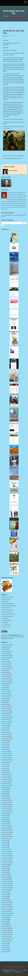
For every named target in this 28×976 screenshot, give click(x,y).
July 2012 (4, 815)
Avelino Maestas (6, 599)
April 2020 (5, 670)
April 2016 (4, 730)
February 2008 (6, 928)
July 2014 (4, 764)
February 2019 (6, 691)
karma (15, 155)
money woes (6, 158)
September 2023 (6, 644)
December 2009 (6, 881)
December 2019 (6, 679)
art (9, 155)
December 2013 (6, 779)
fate (12, 155)
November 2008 (6, 909)
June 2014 (5, 766)
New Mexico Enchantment (8, 614)
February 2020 (6, 674)
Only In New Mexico (7, 620)
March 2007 (5, 951)
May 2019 (4, 687)
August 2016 (5, 725)
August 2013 (5, 787)
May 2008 (4, 921)
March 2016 (5, 732)
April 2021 (4, 659)
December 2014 (6, 755)
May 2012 (4, 819)
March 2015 (5, 749)
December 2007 (6, 932)
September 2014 (6, 760)
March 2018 (5, 704)
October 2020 (6, 666)
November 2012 (6, 806)
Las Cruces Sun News (7, 610)
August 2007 (5, 941)
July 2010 (4, 866)
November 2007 (6, 934)
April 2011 (4, 847)
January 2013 (5, 802)
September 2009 (6, 887)
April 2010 (4, 873)
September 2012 (6, 811)
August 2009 (5, 890)
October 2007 (5, 936)
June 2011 (4, 843)
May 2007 (4, 947)
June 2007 (5, 945)
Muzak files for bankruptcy (10, 50)
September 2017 (6, 717)
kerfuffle (19, 155)
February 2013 (6, 800)
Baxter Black (5, 601)
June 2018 (5, 700)
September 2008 (6, 913)
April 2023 (5, 649)
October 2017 (5, 715)
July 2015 (4, 742)
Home (5, 16)
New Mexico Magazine (7, 616)
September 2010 (6, 862)
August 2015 (5, 740)
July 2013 (4, 789)
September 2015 (6, 738)
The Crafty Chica (6, 624)
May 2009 (4, 896)
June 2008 (5, 919)
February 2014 (6, 774)
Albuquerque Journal (7, 597)
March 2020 (5, 672)
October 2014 (5, 757)
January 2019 (5, 693)
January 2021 (5, 664)
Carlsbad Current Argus (8, 603)
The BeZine (5, 622)
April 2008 (5, 924)
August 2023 (5, 647)
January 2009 (6, 904)
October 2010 (5, 860)
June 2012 (5, 817)
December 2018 (6, 696)
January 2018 (5, 708)
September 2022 (6, 655)
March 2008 (5, 926)
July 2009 (4, 892)
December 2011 (6, 830)
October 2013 (5, 783)
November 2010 (6, 858)
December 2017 (6, 711)
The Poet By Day (6, 627)
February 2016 (6, 734)
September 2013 (6, 785)
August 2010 (5, 864)
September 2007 (6, 939)
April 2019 (4, 689)
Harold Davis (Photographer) (9, 605)
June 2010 (5, 868)
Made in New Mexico (7, 612)
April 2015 (4, 747)
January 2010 (5, 879)
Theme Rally (11, 971)
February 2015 (6, 751)
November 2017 (6, 713)
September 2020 (6, 668)
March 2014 (5, 772)
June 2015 (5, 745)
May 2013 (4, 794)
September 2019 (6, 683)
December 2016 (6, 721)
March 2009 (5, 900)
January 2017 (5, 719)
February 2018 (6, 706)
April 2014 (4, 770)
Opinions (15, 158)
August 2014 (5, 762)
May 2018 (4, 702)
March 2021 (5, 661)
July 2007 (4, 943)
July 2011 (4, 840)
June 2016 (5, 728)
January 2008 (6, 930)
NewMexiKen (5, 618)
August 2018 (5, 698)
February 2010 (6, 877)
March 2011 (5, 849)
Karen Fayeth (17, 35)
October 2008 (6, 911)
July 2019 (4, 685)
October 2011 (5, 834)
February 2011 (6, 851)
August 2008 (5, 915)
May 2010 (4, 870)
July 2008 (4, 917)
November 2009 (6, 883)
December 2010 (6, 855)
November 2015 (6, 736)
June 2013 (5, 792)
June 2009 (5, 894)
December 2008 (6, 907)
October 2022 (6, 653)
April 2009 (5, 898)
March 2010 (5, 875)
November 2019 (6, 681)
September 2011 (6, 836)
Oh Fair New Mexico (19, 969)
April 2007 (5, 949)
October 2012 (5, 809)
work (19, 158)
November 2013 (6, 781)
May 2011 (4, 845)
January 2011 (5, 853)
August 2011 (5, 838)
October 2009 (6, 885)
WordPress (22, 971)
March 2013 (5, 798)
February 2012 (6, 826)
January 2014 (5, 777)
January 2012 (5, 828)
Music (11, 158)
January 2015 (5, 753)
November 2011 (6, 832)
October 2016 (5, 723)
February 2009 (6, 902)
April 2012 (4, 821)
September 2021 (6, 657)
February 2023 (6, 651)
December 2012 (6, 804)
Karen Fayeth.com (7, 607)
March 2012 (5, 823)
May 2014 (4, 768)
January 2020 (6, 676)
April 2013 (4, 796)
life (23, 155)
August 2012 (5, 813)
